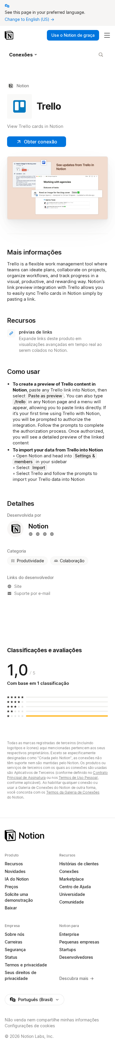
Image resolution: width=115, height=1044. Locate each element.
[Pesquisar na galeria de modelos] (101, 55)
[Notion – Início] (9, 35)
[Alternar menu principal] (107, 35)
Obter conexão (40, 142)
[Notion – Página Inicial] (57, 835)
